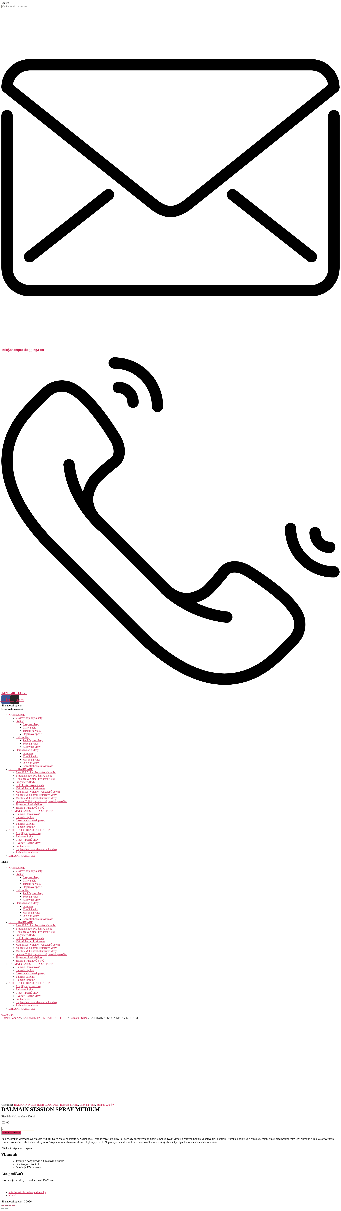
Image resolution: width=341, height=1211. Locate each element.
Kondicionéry (30, 756)
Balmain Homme (25, 826)
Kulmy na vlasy (31, 746)
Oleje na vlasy (31, 762)
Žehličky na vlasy (33, 740)
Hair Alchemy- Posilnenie (30, 788)
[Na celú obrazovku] (10, 1205)
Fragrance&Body (25, 781)
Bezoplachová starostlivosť (38, 765)
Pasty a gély (29, 727)
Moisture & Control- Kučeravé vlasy (36, 794)
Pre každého (22, 846)
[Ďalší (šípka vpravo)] (6, 1208)
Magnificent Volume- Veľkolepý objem (38, 791)
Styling (20, 721)
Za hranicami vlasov (27, 852)
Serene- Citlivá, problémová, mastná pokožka (41, 801)
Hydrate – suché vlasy (28, 842)
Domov (5, 1017)
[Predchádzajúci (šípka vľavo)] (2, 1208)
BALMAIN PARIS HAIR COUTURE (31, 810)
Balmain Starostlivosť (28, 814)
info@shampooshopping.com (22, 350)
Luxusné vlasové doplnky (30, 820)
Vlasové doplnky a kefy (29, 717)
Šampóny (28, 753)
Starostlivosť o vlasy (27, 749)
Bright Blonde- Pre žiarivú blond (34, 775)
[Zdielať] (6, 1205)
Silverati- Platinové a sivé (30, 807)
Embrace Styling (25, 836)
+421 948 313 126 (14, 693)
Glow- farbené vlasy (27, 839)
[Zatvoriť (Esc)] (2, 1205)
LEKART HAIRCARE (22, 855)
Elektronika (22, 737)
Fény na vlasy (30, 743)
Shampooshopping (11, 705)
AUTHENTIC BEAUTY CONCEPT (30, 830)
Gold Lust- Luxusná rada (30, 785)
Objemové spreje (32, 733)
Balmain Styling (25, 817)
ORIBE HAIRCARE (21, 769)
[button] (170, 861)
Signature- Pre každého (29, 804)
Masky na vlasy (31, 759)
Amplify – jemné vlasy (28, 833)
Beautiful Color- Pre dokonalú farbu (36, 772)
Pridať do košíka (11, 1132)
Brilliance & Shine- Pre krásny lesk (35, 778)
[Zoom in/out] (13, 1205)
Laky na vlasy (31, 724)
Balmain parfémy (25, 823)
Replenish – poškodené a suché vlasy (36, 849)
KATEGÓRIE (17, 714)
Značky (16, 1017)
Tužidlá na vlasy (32, 730)
